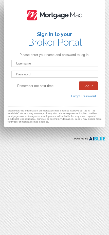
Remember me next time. (36, 86)
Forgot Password (83, 96)
